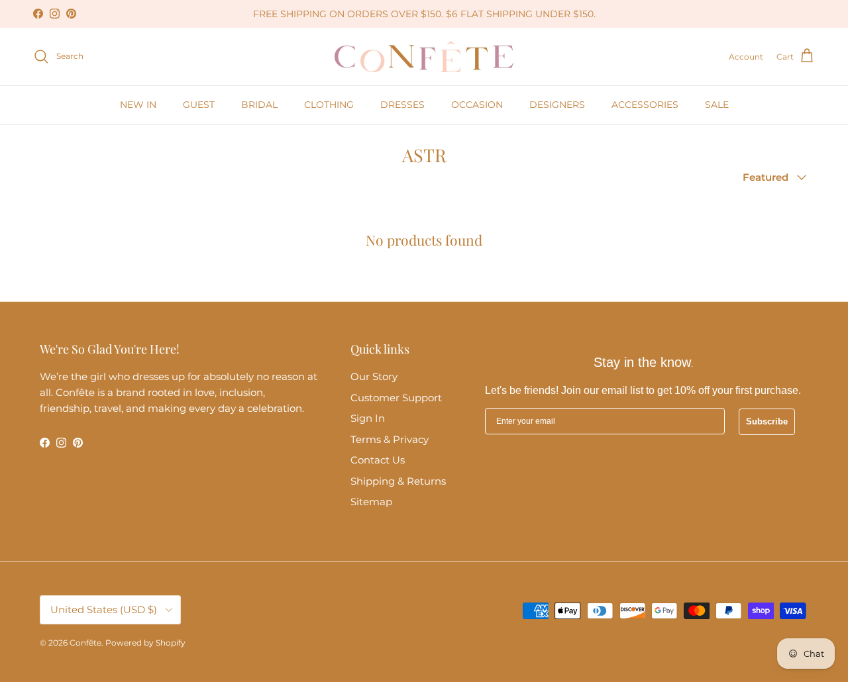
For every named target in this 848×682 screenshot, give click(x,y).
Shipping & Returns (398, 481)
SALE (717, 105)
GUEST (199, 105)
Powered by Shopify (145, 643)
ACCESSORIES (644, 105)
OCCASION (477, 105)
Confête (85, 643)
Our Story (374, 376)
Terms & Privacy (389, 439)
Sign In (367, 418)
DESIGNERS (557, 105)
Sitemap (371, 501)
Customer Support (396, 397)
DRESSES (402, 105)
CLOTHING (329, 105)
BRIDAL (259, 105)
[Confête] (424, 56)
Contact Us (377, 460)
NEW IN (138, 105)
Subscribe (767, 421)
